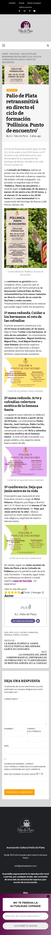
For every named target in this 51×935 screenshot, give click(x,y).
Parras (16, 635)
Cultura (23, 632)
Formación (33, 632)
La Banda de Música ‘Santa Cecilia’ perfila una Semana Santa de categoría (22, 644)
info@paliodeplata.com (25, 865)
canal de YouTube (22, 580)
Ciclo (16, 632)
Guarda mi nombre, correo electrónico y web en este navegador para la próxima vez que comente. (25, 766)
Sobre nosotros (25, 7)
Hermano (8, 635)
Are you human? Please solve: (20, 774)
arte (11, 632)
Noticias (12, 90)
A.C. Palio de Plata (18, 135)
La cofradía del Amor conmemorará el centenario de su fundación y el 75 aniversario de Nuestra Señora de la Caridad (25, 657)
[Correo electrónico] (38, 621)
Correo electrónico (34, 731)
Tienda (21, 2)
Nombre (9, 728)
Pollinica (25, 635)
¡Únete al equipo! (34, 2)
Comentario (11, 699)
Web (6, 745)
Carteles (12, 2)
